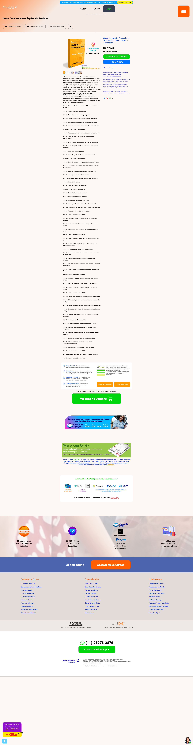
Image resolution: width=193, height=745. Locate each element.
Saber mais (87, 436)
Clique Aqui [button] (115, 567)
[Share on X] (113, 100)
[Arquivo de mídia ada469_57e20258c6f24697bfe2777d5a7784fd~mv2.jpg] (67, 422)
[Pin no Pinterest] (107, 100)
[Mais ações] (129, 383)
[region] (188, 737)
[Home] (4, 741)
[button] (35, 26)
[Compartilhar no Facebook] (104, 100)
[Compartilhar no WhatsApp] (110, 100)
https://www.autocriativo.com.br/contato (91, 731)
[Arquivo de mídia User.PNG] (67, 397)
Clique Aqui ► (117, 77)
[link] (112, 45)
